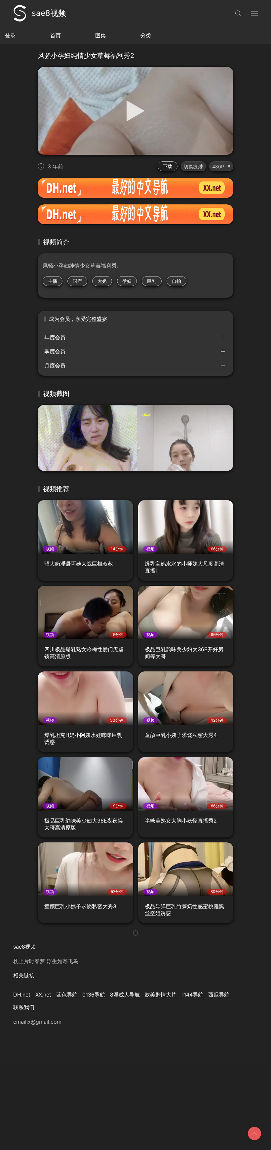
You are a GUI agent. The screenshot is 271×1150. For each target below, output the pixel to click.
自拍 (176, 281)
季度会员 (54, 351)
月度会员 (54, 365)
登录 (10, 35)
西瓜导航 (218, 994)
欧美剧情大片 (160, 994)
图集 (100, 35)
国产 (77, 281)
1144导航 (192, 994)
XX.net (43, 994)
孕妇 (127, 281)
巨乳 (151, 281)
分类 (145, 35)
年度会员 (54, 337)
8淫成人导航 (125, 994)
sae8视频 (49, 13)
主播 (52, 281)
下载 (167, 166)
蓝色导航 (66, 994)
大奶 (102, 281)
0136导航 (93, 994)
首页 (55, 35)
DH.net (21, 994)
